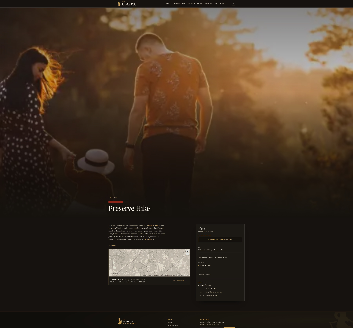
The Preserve (149, 239)
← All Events (113, 197)
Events (223, 3)
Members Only (179, 3)
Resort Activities (195, 3)
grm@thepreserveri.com (214, 292)
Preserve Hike (153, 225)
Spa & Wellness (211, 3)
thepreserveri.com (211, 295)
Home (168, 3)
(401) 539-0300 (211, 288)
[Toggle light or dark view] (233, 4)
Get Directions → (179, 280)
